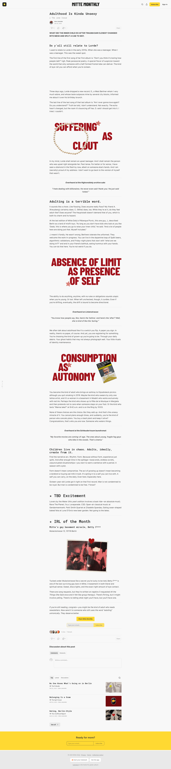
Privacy (83, 755)
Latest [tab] (57, 678)
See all (53, 725)
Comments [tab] (54, 653)
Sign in (164, 4)
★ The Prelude (54, 686)
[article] (85, 687)
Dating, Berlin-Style (60, 711)
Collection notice (97, 755)
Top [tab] (52, 678)
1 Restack (69, 632)
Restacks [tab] (62, 653)
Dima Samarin (58, 21)
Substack (76, 765)
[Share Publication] (147, 4)
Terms (89, 755)
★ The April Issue (55, 700)
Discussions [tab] (64, 678)
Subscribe (154, 4)
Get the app (95, 760)
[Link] (46, 45)
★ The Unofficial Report (57, 714)
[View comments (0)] (58, 28)
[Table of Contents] (2, 384)
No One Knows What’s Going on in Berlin (70, 683)
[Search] (142, 4)
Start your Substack (80, 760)
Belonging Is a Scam (59, 697)
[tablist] (58, 653)
